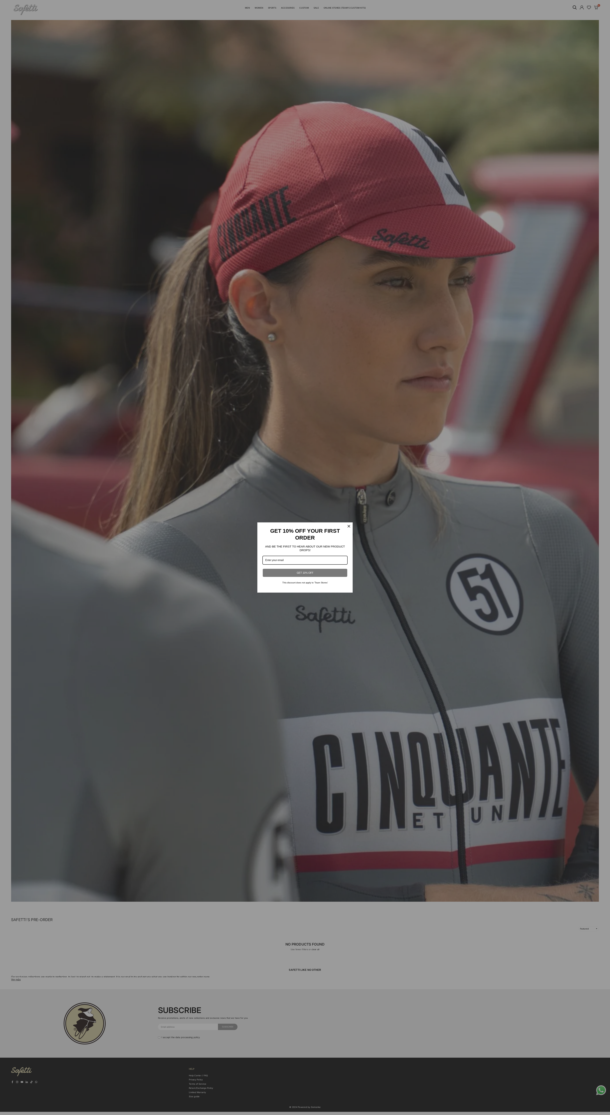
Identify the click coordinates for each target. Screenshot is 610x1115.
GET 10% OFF (305, 572)
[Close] (349, 526)
